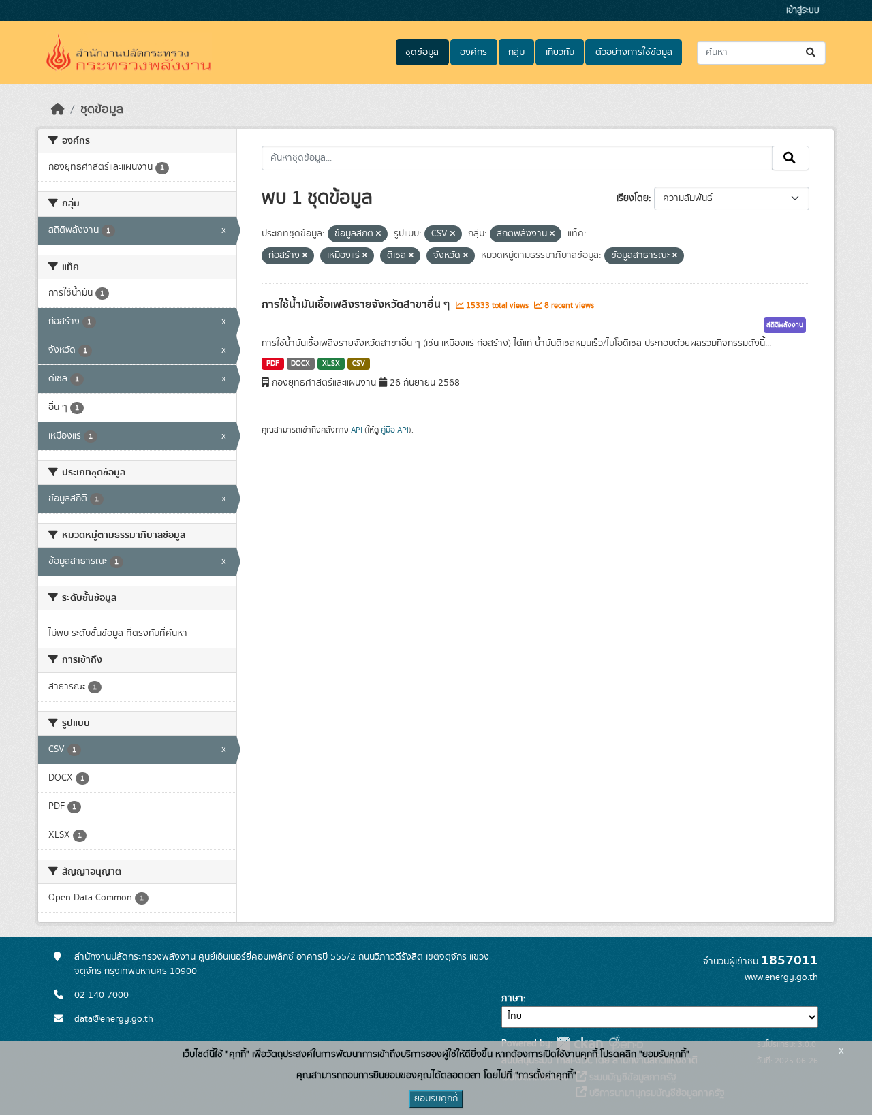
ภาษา (512, 998)
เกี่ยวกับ (560, 52)
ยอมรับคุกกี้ (436, 1098)
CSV (358, 363)
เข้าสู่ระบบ (803, 10)
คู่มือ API (395, 430)
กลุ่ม (516, 52)
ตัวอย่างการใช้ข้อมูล (633, 52)
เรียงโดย (633, 198)
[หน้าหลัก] (58, 110)
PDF (272, 363)
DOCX (300, 363)
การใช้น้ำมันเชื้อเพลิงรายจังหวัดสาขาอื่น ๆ (357, 304)
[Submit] (811, 53)
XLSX (331, 363)
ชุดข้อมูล (422, 52)
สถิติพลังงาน (784, 325)
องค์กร (473, 52)
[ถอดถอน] (378, 234)
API (356, 430)
